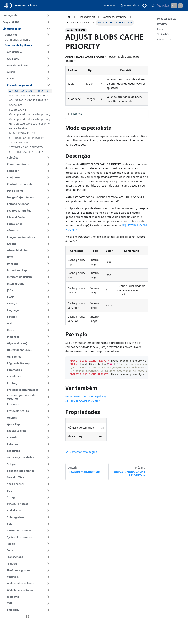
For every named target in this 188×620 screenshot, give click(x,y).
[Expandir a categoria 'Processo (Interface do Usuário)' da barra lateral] (48, 397)
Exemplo (161, 29)
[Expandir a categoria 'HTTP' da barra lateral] (48, 257)
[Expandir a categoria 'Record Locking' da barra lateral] (48, 431)
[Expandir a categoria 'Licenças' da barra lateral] (48, 303)
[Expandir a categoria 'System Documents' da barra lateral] (48, 530)
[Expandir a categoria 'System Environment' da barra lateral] (48, 537)
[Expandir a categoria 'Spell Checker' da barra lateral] (48, 484)
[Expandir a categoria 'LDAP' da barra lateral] (48, 297)
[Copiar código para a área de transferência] (144, 361)
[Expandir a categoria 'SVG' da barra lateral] (48, 524)
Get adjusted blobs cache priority (85, 396)
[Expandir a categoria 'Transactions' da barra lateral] (48, 557)
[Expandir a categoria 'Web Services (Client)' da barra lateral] (48, 583)
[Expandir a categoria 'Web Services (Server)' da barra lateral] (48, 590)
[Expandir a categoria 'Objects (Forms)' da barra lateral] (48, 343)
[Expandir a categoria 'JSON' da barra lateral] (48, 290)
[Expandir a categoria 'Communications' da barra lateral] (48, 164)
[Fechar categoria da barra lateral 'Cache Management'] (48, 85)
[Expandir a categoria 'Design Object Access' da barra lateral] (48, 197)
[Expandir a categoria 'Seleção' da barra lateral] (48, 464)
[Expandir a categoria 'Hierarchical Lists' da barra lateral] (48, 250)
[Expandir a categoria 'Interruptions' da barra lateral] (48, 284)
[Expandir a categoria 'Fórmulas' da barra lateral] (48, 231)
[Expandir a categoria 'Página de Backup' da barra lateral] (48, 363)
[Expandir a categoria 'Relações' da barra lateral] (48, 444)
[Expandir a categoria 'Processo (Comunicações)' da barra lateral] (48, 390)
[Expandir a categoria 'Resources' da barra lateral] (48, 451)
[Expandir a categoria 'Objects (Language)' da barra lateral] (48, 350)
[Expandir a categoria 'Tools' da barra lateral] (48, 550)
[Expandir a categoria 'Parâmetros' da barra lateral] (48, 370)
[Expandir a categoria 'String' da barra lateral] (48, 497)
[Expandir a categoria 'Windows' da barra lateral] (48, 597)
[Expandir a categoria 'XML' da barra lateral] (48, 603)
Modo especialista (166, 18)
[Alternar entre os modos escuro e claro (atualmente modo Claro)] (144, 5)
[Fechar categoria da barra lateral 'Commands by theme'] (48, 45)
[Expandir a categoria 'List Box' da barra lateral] (48, 317)
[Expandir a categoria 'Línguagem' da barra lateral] (48, 310)
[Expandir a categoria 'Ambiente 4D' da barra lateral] (48, 52)
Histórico (76, 113)
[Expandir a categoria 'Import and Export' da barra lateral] (48, 270)
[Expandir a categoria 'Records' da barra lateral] (48, 437)
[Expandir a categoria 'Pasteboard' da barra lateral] (48, 376)
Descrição (162, 23)
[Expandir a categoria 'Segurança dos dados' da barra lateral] (48, 457)
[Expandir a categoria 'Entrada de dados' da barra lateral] (48, 204)
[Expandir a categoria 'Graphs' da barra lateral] (48, 244)
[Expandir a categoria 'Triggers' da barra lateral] (48, 564)
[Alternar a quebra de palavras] (137, 361)
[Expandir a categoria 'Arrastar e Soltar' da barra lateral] (48, 65)
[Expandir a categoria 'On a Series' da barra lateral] (48, 357)
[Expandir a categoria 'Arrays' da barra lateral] (48, 72)
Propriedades (164, 39)
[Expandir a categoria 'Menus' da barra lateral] (48, 330)
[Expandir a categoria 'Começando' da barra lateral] (48, 15)
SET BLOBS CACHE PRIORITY (82, 400)
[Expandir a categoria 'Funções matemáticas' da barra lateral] (48, 237)
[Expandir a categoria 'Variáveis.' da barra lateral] (48, 577)
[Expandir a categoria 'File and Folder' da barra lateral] (48, 217)
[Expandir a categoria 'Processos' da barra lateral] (48, 404)
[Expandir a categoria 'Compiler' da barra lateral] (48, 171)
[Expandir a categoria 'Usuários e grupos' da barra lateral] (48, 570)
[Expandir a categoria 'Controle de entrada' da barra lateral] (48, 184)
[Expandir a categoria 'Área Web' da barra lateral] (48, 59)
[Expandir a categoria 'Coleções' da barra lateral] (48, 158)
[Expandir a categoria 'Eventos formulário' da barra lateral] (48, 211)
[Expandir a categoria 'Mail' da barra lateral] (48, 323)
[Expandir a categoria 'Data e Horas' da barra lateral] (48, 191)
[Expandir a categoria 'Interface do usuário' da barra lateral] (48, 277)
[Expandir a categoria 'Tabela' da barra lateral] (48, 544)
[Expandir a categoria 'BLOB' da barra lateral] (48, 78)
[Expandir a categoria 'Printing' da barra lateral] (48, 383)
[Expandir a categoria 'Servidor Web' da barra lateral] (48, 477)
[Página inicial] (68, 17)
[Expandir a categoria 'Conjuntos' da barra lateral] (48, 177)
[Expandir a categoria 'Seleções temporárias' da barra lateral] (48, 471)
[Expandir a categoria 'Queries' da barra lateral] (48, 418)
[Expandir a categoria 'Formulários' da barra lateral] (48, 224)
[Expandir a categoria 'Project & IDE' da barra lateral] (48, 22)
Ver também (163, 34)
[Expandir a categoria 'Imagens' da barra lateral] (48, 264)
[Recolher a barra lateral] (27, 616)
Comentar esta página (83, 452)
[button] (28, 34)
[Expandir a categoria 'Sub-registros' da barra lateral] (48, 517)
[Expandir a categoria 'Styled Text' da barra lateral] (48, 510)
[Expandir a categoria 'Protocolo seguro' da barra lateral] (48, 411)
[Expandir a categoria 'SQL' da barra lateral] (48, 491)
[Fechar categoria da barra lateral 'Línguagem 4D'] (48, 29)
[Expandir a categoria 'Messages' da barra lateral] (48, 337)
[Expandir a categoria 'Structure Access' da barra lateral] (48, 504)
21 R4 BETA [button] (106, 5)
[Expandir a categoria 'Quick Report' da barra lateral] (48, 424)
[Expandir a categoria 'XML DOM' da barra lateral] (48, 610)
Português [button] (130, 5)
